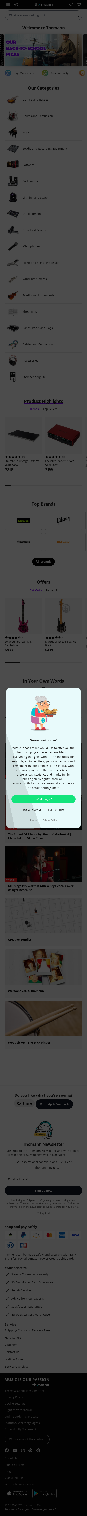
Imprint (34, 820)
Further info (56, 809)
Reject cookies (32, 809)
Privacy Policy (50, 820)
